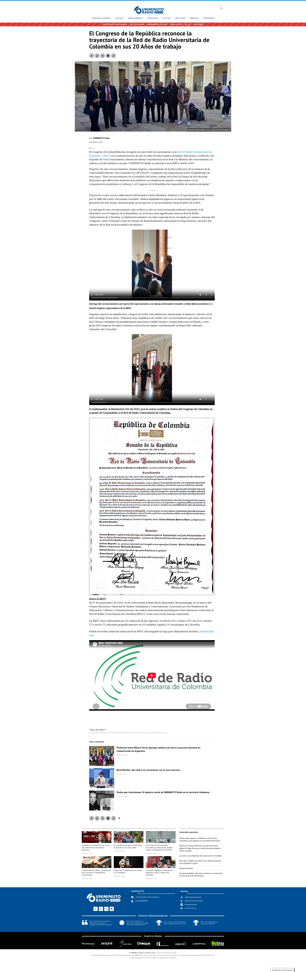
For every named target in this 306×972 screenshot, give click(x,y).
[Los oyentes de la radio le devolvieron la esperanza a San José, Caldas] (128, 837)
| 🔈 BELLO (185, 24)
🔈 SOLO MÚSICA (197, 24)
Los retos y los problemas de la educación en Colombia (200, 856)
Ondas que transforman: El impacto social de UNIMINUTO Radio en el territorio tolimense (163, 792)
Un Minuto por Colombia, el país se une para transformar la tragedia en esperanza (96, 847)
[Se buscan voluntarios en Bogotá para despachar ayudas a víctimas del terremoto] (160, 862)
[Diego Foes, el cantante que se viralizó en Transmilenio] (128, 862)
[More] (119, 818)
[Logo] (149, 10)
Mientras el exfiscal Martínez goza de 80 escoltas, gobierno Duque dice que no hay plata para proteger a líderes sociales (200, 848)
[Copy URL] (113, 55)
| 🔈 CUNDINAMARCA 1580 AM (155, 24)
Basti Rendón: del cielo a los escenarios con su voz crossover (148, 769)
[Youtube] (112, 909)
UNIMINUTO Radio (101, 138)
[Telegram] (108, 55)
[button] (221, 8)
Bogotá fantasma (186, 868)
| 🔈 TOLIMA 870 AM (173, 24)
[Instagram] (101, 909)
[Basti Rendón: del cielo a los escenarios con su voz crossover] (101, 778)
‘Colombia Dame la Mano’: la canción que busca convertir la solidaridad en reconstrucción (96, 872)
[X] (102, 55)
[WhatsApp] (97, 55)
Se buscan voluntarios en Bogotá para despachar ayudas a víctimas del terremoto (159, 872)
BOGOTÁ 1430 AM (137, 24)
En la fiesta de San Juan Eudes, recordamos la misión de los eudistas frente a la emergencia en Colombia (159, 847)
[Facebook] (91, 55)
